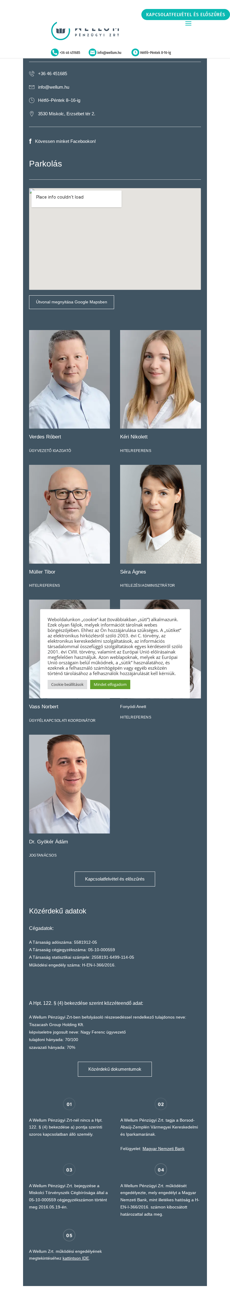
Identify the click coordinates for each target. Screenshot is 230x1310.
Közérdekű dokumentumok (114, 1069)
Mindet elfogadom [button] (110, 684)
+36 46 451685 (70, 53)
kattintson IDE (76, 1258)
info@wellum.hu (109, 53)
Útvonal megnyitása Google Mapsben (71, 301)
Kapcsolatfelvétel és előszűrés (185, 14)
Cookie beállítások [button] (67, 684)
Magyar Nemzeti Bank (163, 1148)
